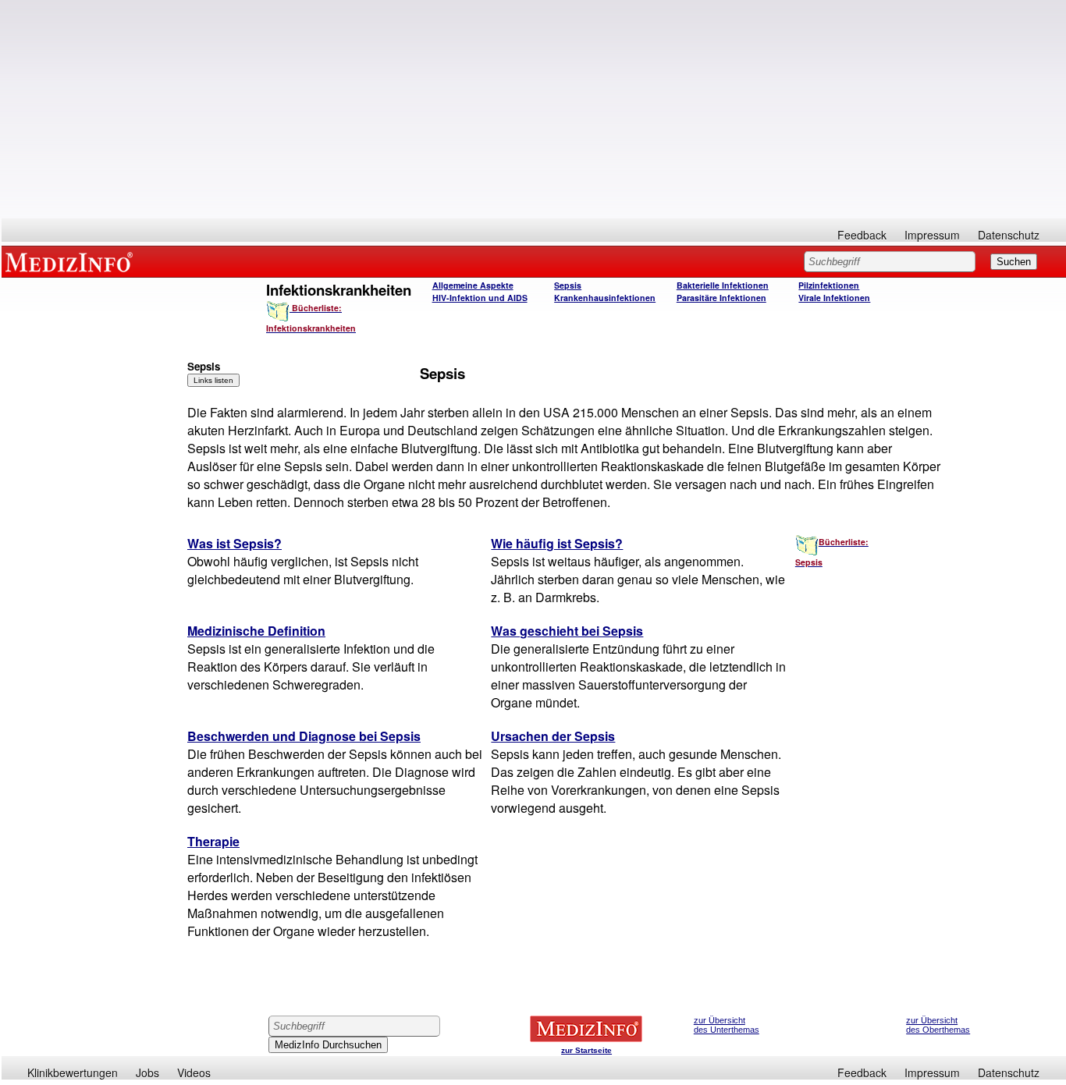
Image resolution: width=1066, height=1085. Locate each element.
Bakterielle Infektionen (723, 285)
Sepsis (567, 285)
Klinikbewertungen (72, 1072)
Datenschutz (1008, 235)
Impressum (932, 235)
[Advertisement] (534, 109)
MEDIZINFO (72, 261)
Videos (194, 1072)
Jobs (147, 1072)
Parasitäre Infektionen (721, 297)
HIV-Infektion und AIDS (480, 297)
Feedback (862, 235)
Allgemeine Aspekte (472, 285)
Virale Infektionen (834, 297)
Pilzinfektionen (828, 285)
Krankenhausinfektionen (605, 297)
